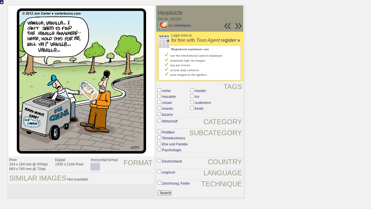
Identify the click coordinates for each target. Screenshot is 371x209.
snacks (167, 109)
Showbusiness (173, 138)
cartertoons (182, 26)
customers (203, 103)
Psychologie (171, 150)
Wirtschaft (169, 121)
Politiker (168, 132)
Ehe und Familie (175, 144)
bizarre (167, 115)
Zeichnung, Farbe (176, 183)
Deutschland (172, 161)
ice (197, 97)
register (230, 40)
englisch (168, 172)
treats (199, 109)
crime (166, 91)
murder (200, 91)
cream (167, 103)
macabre (169, 97)
